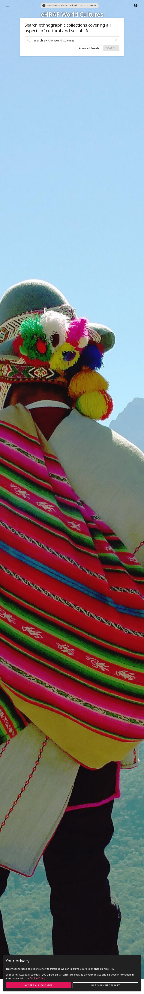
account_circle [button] (136, 5)
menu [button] (7, 6)
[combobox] (72, 40)
